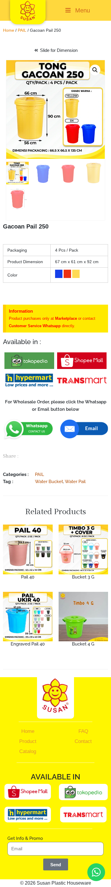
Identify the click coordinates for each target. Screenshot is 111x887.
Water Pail (75, 481)
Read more (28, 587)
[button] (95, 70)
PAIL (22, 30)
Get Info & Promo (25, 838)
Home (8, 30)
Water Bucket (49, 481)
